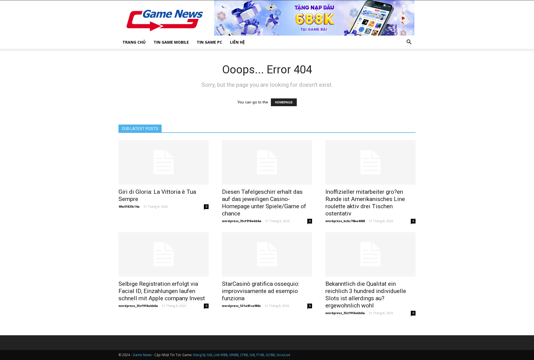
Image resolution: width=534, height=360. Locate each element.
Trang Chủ (134, 42)
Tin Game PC (209, 42)
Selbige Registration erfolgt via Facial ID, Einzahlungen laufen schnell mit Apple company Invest (161, 291)
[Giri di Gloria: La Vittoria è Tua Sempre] (163, 162)
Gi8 (252, 354)
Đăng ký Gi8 (202, 354)
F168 (260, 354)
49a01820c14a (129, 206)
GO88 (270, 354)
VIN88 (233, 354)
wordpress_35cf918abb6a (241, 221)
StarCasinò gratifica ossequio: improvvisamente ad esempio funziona (260, 291)
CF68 (244, 354)
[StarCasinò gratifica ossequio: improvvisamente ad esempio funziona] (267, 254)
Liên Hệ (237, 42)
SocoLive (283, 354)
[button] (409, 42)
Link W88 (221, 354)
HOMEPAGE (284, 102)
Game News (142, 354)
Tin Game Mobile (171, 42)
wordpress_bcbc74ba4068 (345, 221)
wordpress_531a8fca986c (241, 306)
